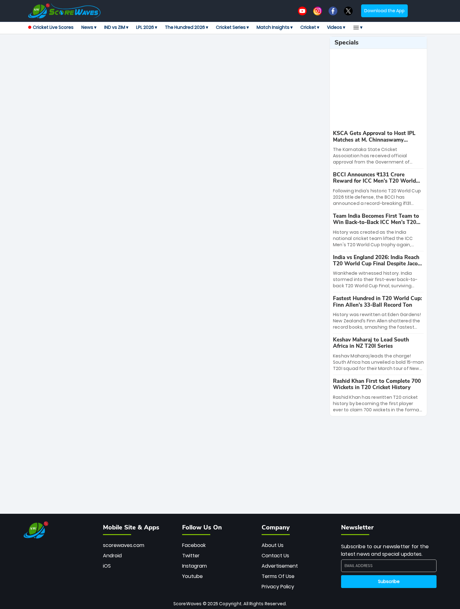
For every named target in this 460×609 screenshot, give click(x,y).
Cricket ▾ (309, 27)
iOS (107, 566)
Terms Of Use (278, 576)
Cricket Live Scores (53, 27)
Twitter (191, 555)
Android (112, 555)
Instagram (194, 566)
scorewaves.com (123, 545)
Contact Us (275, 555)
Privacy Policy (278, 586)
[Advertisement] (176, 50)
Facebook (194, 545)
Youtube (192, 576)
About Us (273, 545)
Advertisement (280, 566)
